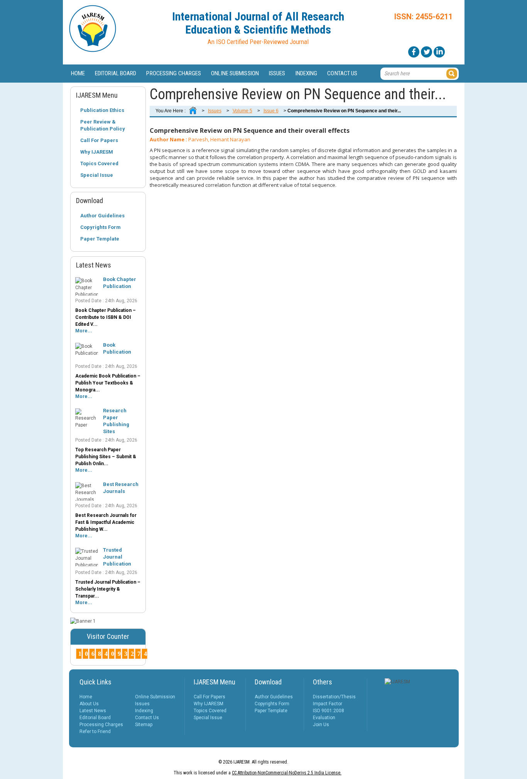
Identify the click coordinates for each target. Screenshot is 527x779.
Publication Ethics (102, 110)
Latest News (92, 710)
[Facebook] (413, 52)
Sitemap (143, 724)
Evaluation (324, 717)
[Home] (193, 110)
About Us (89, 703)
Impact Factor (327, 703)
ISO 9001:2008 (328, 710)
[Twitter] (426, 52)
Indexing (307, 73)
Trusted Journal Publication (117, 557)
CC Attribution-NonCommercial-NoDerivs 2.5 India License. (286, 773)
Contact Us (342, 73)
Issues (277, 73)
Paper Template (99, 239)
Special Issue (96, 175)
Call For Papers (99, 140)
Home (78, 73)
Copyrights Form (100, 227)
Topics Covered (99, 163)
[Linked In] (439, 52)
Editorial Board (116, 73)
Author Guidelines (102, 215)
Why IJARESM (96, 152)
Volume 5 (242, 110)
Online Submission (235, 73)
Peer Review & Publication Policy (102, 125)
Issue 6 (271, 110)
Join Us (321, 724)
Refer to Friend (95, 731)
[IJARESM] (92, 50)
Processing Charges (173, 73)
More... (83, 331)
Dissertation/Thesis (334, 696)
